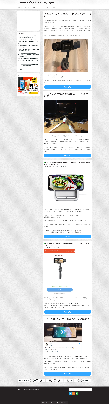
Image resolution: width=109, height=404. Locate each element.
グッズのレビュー (70, 17)
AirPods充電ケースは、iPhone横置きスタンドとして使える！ (67, 319)
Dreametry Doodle (54, 402)
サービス (53, 7)
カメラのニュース (55, 17)
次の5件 (84, 380)
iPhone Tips (62, 320)
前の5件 (21, 380)
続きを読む (68, 87)
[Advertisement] (29, 21)
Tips (47, 7)
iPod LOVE (24, 2)
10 (69, 380)
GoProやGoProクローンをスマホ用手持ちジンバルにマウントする (67, 15)
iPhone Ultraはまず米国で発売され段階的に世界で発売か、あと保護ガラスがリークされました (28, 60)
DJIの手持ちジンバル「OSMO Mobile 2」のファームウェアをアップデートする (67, 244)
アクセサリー (41, 7)
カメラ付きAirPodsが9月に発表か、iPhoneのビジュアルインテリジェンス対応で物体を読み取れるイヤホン (28, 55)
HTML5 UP (65, 402)
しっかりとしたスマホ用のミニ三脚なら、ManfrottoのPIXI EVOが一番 (67, 95)
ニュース (27, 7)
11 (75, 380)
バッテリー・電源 (63, 166)
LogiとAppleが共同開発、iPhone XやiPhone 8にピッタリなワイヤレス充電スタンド (67, 163)
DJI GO (72, 303)
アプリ (33, 7)
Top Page (20, 7)
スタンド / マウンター (62, 17)
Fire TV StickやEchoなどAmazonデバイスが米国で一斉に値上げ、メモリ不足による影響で (28, 41)
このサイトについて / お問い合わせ (31, 389)
